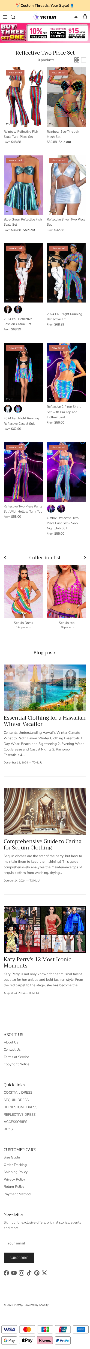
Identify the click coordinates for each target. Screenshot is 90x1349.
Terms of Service (16, 1057)
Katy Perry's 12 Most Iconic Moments (37, 962)
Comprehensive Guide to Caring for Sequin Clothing (42, 844)
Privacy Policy (14, 1179)
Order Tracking (15, 1164)
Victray (18, 1305)
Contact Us (12, 1049)
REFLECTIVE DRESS (20, 1114)
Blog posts (45, 652)
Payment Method (17, 1194)
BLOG (8, 1129)
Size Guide (12, 1157)
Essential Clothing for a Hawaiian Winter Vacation (45, 721)
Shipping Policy (16, 1172)
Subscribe (19, 1258)
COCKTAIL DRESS (18, 1092)
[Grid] (77, 60)
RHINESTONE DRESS (20, 1107)
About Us (11, 1042)
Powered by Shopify (36, 1305)
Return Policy (14, 1186)
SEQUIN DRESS (16, 1100)
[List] (83, 60)
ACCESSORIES (15, 1121)
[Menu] (5, 17)
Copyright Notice (16, 1064)
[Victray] (45, 16)
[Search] (15, 17)
